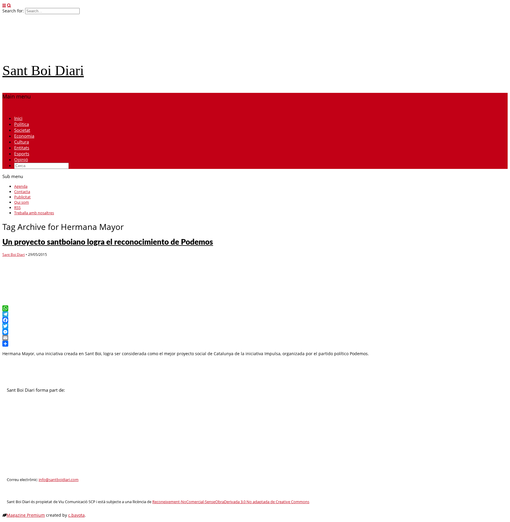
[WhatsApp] (255, 308)
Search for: (13, 11)
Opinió (21, 159)
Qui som (21, 202)
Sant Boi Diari (43, 70)
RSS (17, 207)
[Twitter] (255, 326)
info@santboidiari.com (59, 479)
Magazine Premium (25, 515)
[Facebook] (255, 320)
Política (21, 124)
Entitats (21, 148)
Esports (21, 154)
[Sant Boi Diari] (46, 54)
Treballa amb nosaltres (34, 212)
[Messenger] (255, 332)
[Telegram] (255, 314)
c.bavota (76, 515)
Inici (18, 118)
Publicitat (22, 197)
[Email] (255, 338)
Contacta (22, 191)
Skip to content (17, 108)
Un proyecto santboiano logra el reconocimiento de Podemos (107, 242)
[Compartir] (255, 344)
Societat (22, 130)
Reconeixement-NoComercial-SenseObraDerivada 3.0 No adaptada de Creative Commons (230, 501)
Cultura (21, 142)
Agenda (20, 186)
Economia (24, 136)
